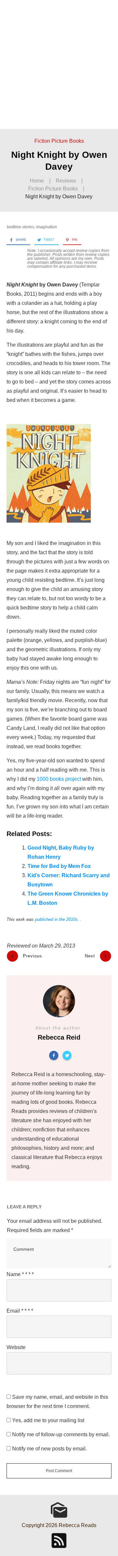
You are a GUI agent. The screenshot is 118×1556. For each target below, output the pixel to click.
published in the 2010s (56, 919)
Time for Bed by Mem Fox (59, 866)
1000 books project (59, 779)
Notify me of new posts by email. (49, 1448)
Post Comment (59, 1471)
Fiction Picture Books (59, 141)
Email (20, 1311)
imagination (46, 227)
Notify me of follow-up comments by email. (61, 1434)
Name (20, 1274)
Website (16, 1347)
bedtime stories (20, 227)
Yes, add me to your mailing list (47, 1420)
